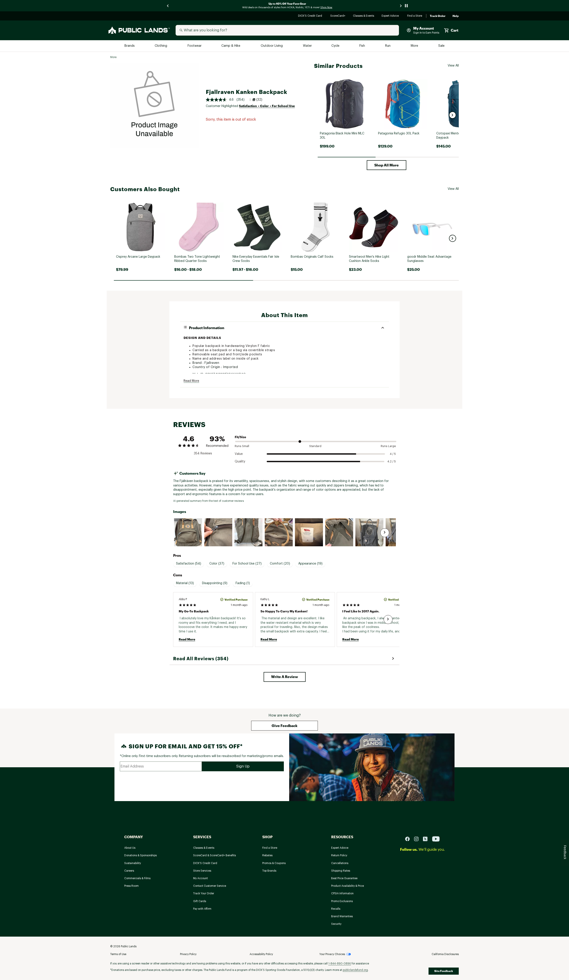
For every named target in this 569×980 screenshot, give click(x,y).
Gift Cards (199, 901)
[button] (452, 115)
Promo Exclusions (342, 901)
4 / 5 (393, 453)
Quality (240, 461)
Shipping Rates (340, 870)
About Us (129, 847)
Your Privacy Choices (332, 954)
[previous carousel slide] (168, 5)
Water (307, 46)
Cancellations (339, 863)
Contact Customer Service (209, 886)
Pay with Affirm (202, 908)
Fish (362, 46)
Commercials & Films (137, 878)
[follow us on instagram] (418, 838)
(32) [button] (259, 99)
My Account (200, 878)
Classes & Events (364, 16)
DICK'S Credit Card (310, 16)
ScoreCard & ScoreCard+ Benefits (214, 855)
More (415, 46)
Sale (441, 46)
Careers (129, 870)
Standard (315, 446)
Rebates (267, 855)
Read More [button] (191, 381)
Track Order (437, 16)
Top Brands (269, 870)
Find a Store (415, 16)
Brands (129, 46)
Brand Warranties (342, 916)
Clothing (161, 46)
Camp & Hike (231, 46)
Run (388, 46)
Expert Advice (391, 16)
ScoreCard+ (338, 16)
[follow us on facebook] (409, 838)
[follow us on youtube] (435, 838)
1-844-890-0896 (339, 963)
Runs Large (388, 446)
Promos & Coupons (274, 863)
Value (239, 454)
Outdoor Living (272, 46)
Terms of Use (118, 954)
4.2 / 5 (391, 461)
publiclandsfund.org (355, 970)
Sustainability (132, 863)
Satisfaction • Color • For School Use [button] (267, 106)
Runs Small (242, 446)
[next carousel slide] (401, 5)
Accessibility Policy (261, 954)
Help (456, 16)
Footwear (195, 46)
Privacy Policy (188, 954)
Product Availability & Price (347, 886)
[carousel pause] (406, 5)
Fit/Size (240, 437)
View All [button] (453, 65)
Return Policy (339, 855)
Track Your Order (203, 893)
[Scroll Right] (384, 532)
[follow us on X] (427, 838)
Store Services (202, 870)
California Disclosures (445, 954)
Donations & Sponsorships (140, 855)
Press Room (131, 886)
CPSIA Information (342, 893)
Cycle (335, 46)
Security (336, 924)
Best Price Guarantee (344, 878)
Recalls (335, 908)
